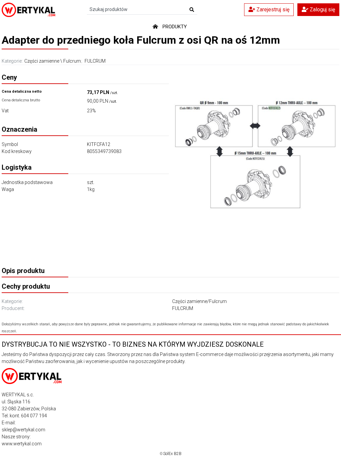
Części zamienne (41, 61)
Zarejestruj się (272, 9)
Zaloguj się (321, 9)
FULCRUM (95, 61)
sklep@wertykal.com (23, 429)
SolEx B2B (172, 453)
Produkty (175, 27)
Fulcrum (72, 61)
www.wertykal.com (22, 443)
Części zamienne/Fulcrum (199, 301)
